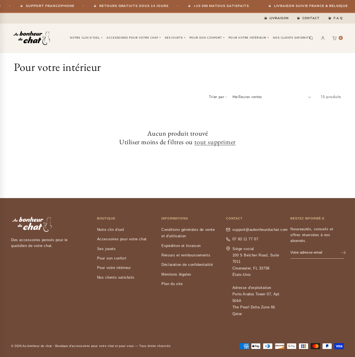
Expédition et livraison (181, 246)
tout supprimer (215, 142)
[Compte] (322, 38)
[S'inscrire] (343, 252)
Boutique (106, 218)
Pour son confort (207, 37)
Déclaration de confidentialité (187, 265)
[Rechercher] (311, 38)
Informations (174, 218)
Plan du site (171, 284)
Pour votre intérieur (249, 37)
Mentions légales (176, 274)
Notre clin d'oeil (86, 37)
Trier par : (218, 96)
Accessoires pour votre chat (133, 37)
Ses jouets (175, 37)
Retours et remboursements (185, 255)
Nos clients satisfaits (292, 37)
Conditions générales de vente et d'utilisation (188, 233)
